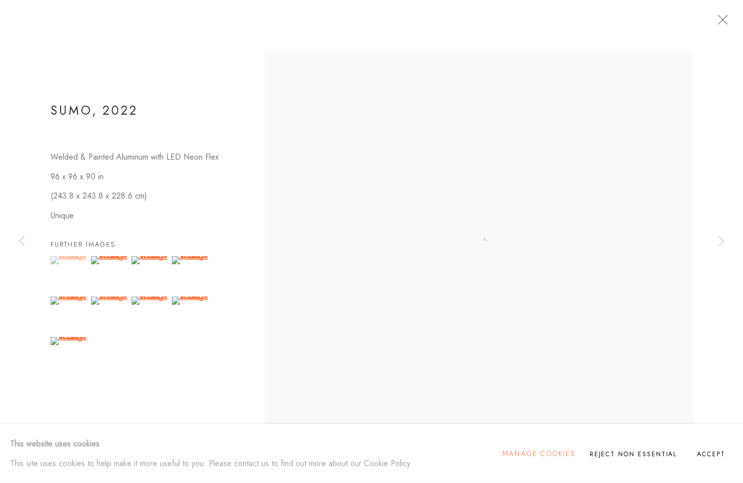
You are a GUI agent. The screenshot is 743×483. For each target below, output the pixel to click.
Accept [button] (711, 454)
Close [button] (720, 22)
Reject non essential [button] (633, 454)
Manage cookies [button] (538, 453)
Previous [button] (21, 241)
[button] (69, 260)
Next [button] (721, 241)
